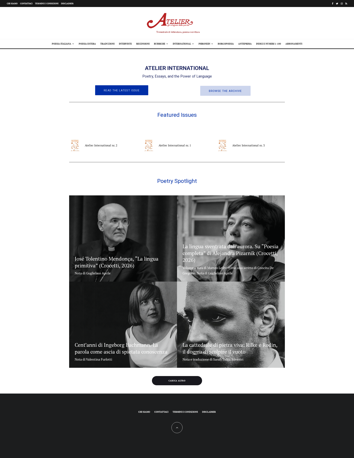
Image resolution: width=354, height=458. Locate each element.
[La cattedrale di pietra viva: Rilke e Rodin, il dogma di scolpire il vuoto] (231, 325)
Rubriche (159, 43)
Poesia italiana (61, 43)
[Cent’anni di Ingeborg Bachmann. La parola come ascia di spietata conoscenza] (123, 325)
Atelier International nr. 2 (101, 145)
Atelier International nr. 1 (175, 145)
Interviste (125, 43)
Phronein (204, 43)
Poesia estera (87, 43)
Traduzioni (107, 43)
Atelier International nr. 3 (248, 145)
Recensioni (143, 43)
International (182, 43)
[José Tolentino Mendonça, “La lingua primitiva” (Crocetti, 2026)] (123, 238)
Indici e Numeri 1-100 (268, 43)
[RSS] (346, 4)
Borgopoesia (226, 43)
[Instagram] (341, 4)
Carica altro (177, 380)
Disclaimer (67, 3)
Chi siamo (12, 3)
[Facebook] (333, 4)
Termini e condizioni (46, 3)
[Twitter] (337, 4)
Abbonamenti (293, 43)
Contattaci (26, 3)
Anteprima (245, 43)
